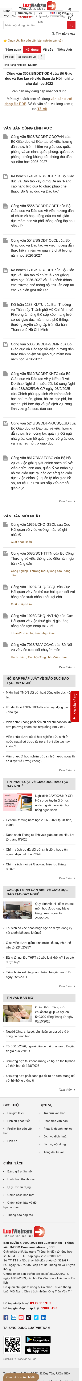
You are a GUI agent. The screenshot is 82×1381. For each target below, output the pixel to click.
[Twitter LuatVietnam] (36, 1318)
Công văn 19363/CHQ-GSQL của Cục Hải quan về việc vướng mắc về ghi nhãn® (40, 530)
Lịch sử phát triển (18, 1120)
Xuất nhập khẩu (21, 541)
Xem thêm (66, 501)
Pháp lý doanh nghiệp (58, 1128)
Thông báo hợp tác (20, 1215)
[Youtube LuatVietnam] (21, 1318)
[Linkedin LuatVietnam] (43, 1318)
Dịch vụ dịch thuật (55, 1136)
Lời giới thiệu (16, 1113)
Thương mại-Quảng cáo (46, 571)
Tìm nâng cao (65, 33)
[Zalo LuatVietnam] (13, 1318)
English (59, 13)
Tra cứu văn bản (54, 1113)
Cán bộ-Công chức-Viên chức (47, 657)
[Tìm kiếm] (71, 25)
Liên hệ (12, 1141)
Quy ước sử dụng (19, 1187)
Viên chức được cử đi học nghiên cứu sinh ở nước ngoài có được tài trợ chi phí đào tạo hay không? (38, 741)
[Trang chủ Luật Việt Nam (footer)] (39, 1231)
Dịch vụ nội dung (55, 1144)
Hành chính (18, 657)
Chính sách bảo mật (20, 1194)
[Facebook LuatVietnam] (5, 1318)
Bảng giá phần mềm (20, 1171)
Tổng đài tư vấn (54, 1152)
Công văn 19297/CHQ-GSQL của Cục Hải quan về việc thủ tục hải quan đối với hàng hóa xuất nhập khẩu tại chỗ (43, 592)
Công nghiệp (19, 571)
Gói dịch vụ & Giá (40, 12)
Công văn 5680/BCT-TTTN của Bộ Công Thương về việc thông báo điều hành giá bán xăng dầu (42, 558)
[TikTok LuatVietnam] (28, 1318)
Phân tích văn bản (56, 1120)
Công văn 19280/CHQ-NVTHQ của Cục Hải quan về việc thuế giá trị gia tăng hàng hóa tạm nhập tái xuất (42, 621)
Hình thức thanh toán (21, 1179)
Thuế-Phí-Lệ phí (22, 633)
